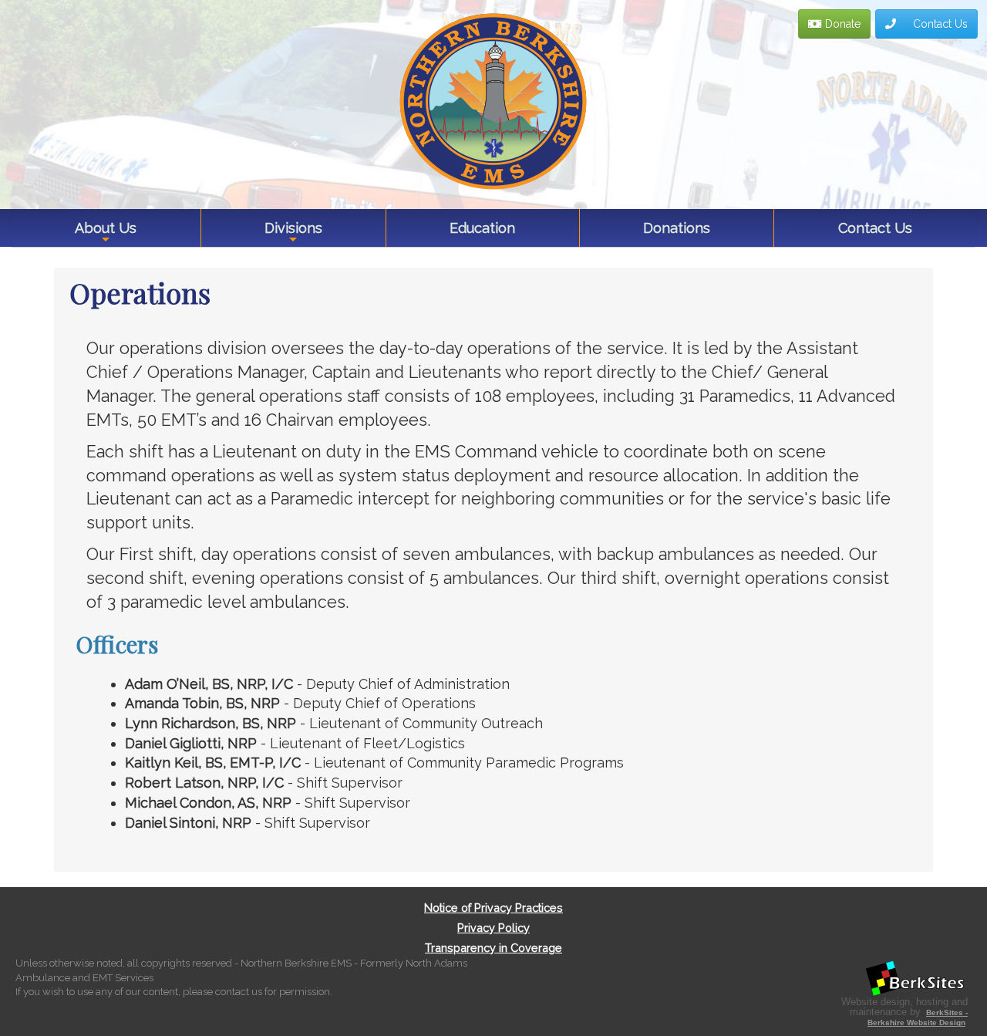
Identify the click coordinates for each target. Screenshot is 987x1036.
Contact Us (939, 24)
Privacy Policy (493, 927)
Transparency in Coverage (493, 947)
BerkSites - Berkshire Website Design (917, 1018)
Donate (841, 24)
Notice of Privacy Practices (493, 907)
